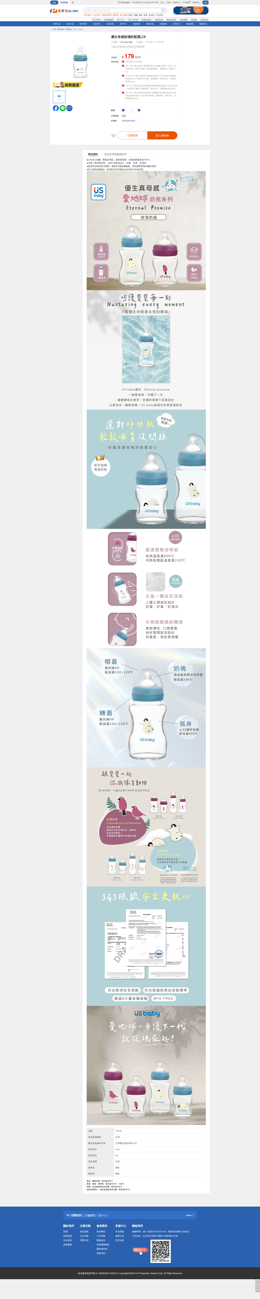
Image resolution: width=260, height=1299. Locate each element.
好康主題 (57, 23)
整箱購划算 (171, 19)
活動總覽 (183, 19)
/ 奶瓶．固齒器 (77, 29)
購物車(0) (196, 2)
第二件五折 (133, 19)
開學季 (116, 15)
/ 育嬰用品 (68, 29)
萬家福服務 (125, 2)
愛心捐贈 (123, 15)
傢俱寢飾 (190, 23)
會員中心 (176, 2)
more (188, 1215)
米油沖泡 (96, 23)
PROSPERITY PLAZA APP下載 (145, 2)
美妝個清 (136, 23)
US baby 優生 (126, 42)
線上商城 (96, 19)
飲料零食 (83, 23)
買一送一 (121, 19)
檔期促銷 (159, 19)
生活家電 (110, 23)
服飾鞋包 (203, 23)
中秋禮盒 (87, 15)
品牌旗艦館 (108, 19)
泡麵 (135, 15)
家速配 (194, 19)
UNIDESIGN (106, 15)
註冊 (168, 2)
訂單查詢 (186, 2)
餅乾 (130, 15)
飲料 (145, 15)
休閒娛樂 (163, 23)
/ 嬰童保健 (60, 29)
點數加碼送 (146, 19)
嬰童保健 (150, 23)
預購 (124, 115)
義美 (140, 15)
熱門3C (123, 23)
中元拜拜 (96, 15)
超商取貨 (204, 19)
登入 (162, 2)
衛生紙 (151, 15)
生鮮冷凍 (70, 23)
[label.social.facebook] (56, 108)
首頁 (54, 29)
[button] (69, 108)
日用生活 (176, 23)
